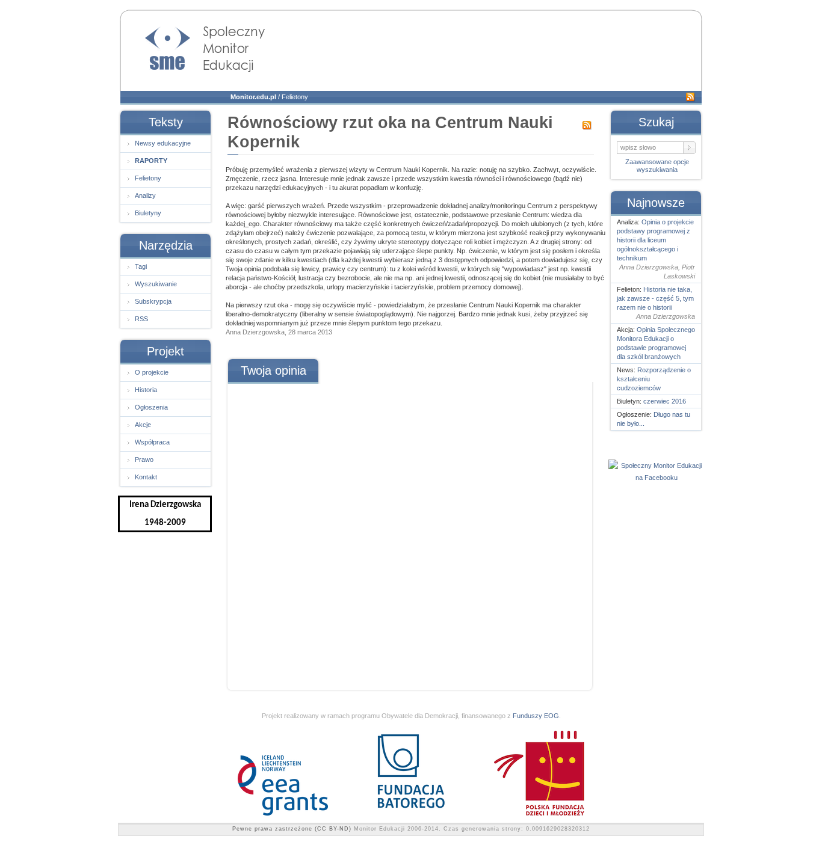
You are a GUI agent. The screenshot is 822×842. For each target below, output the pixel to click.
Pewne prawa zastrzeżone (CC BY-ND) (291, 829)
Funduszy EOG (536, 715)
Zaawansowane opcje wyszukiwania (657, 165)
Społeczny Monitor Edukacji (193, 45)
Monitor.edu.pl (253, 96)
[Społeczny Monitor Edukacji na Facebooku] (656, 477)
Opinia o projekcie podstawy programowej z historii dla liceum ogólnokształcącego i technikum (655, 240)
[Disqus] (409, 532)
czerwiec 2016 (664, 401)
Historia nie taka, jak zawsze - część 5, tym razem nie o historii (655, 298)
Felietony (295, 96)
